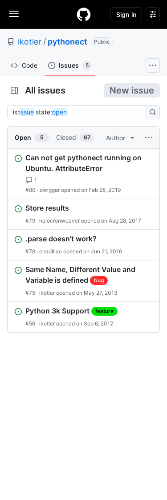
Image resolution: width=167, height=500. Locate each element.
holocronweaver (59, 220)
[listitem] (83, 174)
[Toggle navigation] (13, 13)
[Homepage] (84, 14)
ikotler (29, 41)
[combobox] (79, 112)
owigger (50, 190)
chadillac (50, 251)
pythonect (67, 41)
